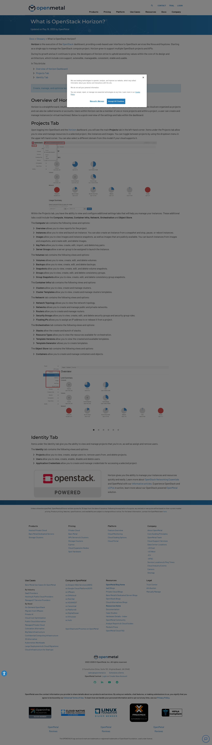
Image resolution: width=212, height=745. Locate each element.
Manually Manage (97, 101)
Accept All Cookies (116, 101)
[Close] (143, 77)
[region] (107, 91)
